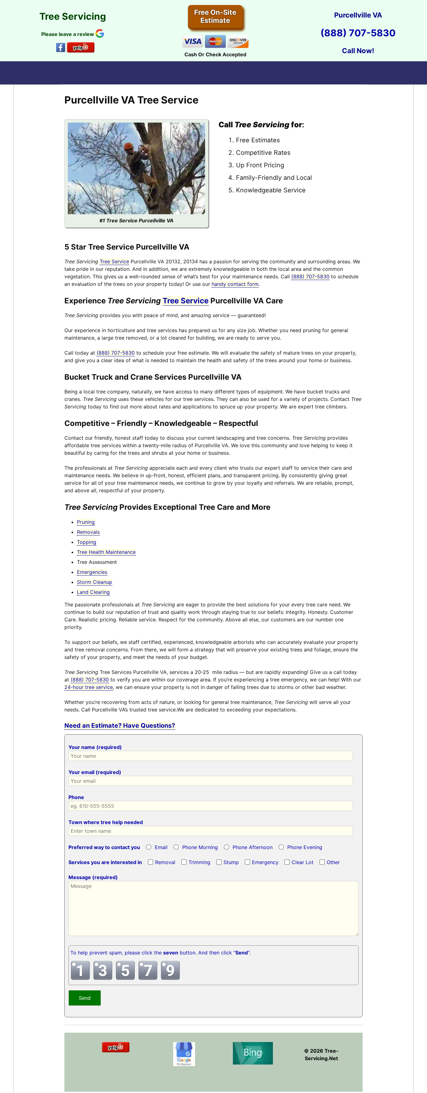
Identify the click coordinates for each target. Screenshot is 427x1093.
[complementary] (213, 879)
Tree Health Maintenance (106, 552)
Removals (88, 532)
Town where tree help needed (105, 822)
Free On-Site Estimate (215, 16)
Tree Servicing (72, 16)
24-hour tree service (88, 687)
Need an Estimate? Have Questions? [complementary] (119, 725)
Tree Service (114, 261)
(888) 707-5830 (358, 32)
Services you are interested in (105, 862)
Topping (86, 542)
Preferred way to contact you (104, 847)
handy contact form (235, 284)
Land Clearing (93, 592)
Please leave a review (68, 34)
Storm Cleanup (94, 582)
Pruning (86, 522)
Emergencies (92, 572)
